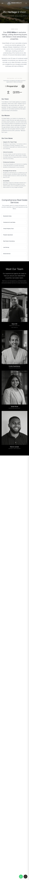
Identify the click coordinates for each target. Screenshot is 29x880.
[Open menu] (2, 3)
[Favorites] (26, 3)
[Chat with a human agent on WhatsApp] (21, 876)
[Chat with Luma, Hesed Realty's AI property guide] (25, 876)
